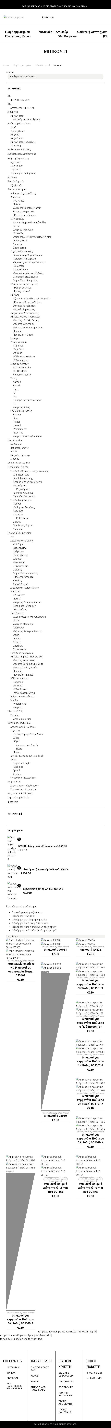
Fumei (16, 421)
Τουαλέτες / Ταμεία (23, 525)
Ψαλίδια (14, 700)
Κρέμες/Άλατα (17, 131)
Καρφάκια (18, 349)
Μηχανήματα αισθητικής (20, 793)
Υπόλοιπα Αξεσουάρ (23, 577)
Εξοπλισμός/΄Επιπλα (18, 36)
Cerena (17, 414)
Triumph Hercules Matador (27, 400)
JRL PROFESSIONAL (20, 100)
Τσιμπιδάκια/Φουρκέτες (25, 280)
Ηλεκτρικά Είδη (15, 711)
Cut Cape (18, 544)
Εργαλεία (15, 730)
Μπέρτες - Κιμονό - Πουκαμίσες (26, 656)
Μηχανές (14, 295)
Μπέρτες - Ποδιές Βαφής (26, 320)
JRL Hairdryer (20, 371)
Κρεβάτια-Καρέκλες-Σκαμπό (27, 482)
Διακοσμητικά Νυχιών (27, 745)
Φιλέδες (17, 580)
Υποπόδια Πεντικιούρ (24, 496)
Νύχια (16, 741)
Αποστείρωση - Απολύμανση (24, 785)
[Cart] (106, 17)
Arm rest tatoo (21, 474)
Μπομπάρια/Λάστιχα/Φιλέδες (28, 273)
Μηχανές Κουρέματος (24, 305)
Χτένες (13, 378)
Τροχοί (13, 759)
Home (6, 65)
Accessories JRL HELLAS (22, 108)
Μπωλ (16, 635)
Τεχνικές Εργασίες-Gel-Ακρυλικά (26, 756)
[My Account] (94, 17)
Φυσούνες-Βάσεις (22, 374)
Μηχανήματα (16, 116)
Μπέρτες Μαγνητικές (23, 324)
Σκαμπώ (17, 521)
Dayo (15, 418)
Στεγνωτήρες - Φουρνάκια (23, 789)
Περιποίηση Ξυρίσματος (22, 173)
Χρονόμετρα (19, 247)
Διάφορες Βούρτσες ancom (27, 208)
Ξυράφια (14, 338)
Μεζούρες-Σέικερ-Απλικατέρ (27, 631)
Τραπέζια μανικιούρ (23, 492)
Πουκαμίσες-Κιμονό (23, 334)
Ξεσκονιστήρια (20, 566)
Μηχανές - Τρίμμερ (20, 455)
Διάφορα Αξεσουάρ (23, 624)
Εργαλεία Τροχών (21, 763)
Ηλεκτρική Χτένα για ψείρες (27, 302)
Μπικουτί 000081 (55, 949)
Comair (17, 385)
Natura (17, 204)
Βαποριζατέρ (20, 548)
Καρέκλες (15, 169)
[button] (83, 17)
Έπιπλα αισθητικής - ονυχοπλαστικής (29, 471)
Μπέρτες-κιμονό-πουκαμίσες (25, 316)
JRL (105, 36)
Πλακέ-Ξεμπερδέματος (25, 215)
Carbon (17, 382)
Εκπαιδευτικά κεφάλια (19, 462)
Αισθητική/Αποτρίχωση (19, 123)
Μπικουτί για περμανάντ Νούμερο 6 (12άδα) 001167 (90, 1022)
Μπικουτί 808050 (55, 1115)
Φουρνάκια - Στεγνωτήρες (23, 777)
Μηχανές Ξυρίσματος (24, 309)
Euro (15, 389)
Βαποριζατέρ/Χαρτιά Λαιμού (27, 255)
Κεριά (13, 127)
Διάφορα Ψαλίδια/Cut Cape (27, 436)
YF (14, 403)
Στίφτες (17, 642)
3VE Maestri (19, 595)
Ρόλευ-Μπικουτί (42, 65)
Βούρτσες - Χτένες (19, 448)
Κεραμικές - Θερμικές (24, 606)
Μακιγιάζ (14, 134)
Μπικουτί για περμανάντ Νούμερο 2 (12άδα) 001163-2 (90, 1100)
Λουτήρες (18, 514)
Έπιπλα (13, 451)
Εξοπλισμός (16, 185)
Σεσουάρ (14, 458)
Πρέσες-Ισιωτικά (21, 291)
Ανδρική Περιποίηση (18, 158)
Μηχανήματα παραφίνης (23, 142)
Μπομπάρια (19, 562)
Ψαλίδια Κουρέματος (21, 411)
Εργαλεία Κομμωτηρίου (20, 533)
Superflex (18, 345)
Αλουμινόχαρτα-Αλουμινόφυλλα (29, 222)
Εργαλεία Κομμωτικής (21, 251)
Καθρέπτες (18, 266)
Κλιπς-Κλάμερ (20, 555)
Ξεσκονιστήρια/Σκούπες (25, 276)
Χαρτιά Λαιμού (20, 584)
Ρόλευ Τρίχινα (20, 689)
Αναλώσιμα (16, 444)
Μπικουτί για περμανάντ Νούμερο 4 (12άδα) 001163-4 (90, 1138)
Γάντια (16, 226)
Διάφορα (17, 707)
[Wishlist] (100, 17)
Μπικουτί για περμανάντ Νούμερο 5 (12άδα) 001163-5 (20, 1319)
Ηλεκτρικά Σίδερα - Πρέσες (24, 284)
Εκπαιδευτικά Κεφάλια (24, 258)
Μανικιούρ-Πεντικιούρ (53, 32)
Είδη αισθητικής (16, 181)
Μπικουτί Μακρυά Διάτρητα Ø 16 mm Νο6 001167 (90, 1187)
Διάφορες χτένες (21, 407)
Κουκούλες (18, 233)
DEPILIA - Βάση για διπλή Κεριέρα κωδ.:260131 (42, 846)
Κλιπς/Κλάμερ (20, 269)
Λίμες (16, 737)
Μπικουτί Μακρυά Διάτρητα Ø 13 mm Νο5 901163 (55, 1187)
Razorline (18, 432)
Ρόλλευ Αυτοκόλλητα (24, 356)
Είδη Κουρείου (67, 36)
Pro (15, 396)
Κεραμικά (18, 766)
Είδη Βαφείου (17, 613)
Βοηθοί (17, 503)
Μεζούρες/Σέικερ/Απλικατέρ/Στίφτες (32, 237)
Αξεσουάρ (15, 162)
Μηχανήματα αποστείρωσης (24, 313)
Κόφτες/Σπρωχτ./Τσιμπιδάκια (28, 734)
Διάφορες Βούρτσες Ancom (27, 602)
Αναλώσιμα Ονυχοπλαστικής (22, 154)
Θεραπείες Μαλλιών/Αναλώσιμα (29, 262)
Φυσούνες (13, 802)
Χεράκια (17, 774)
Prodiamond (19, 429)
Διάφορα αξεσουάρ (23, 229)
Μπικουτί (18, 353)
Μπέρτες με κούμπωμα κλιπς (28, 327)
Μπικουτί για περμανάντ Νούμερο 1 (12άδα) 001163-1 (90, 1061)
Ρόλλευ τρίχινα (20, 360)
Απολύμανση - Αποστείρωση (24, 587)
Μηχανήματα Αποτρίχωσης (26, 119)
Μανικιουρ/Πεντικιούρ (19, 723)
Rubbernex (22, 518)
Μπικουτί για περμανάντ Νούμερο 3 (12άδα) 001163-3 (90, 984)
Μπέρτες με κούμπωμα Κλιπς (28, 664)
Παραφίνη (15, 145)
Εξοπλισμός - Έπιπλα (18, 467)
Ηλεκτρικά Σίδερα (22, 287)
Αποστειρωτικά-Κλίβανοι (22, 727)
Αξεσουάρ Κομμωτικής (21, 540)
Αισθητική (13, 111)
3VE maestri (19, 200)
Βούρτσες (15, 197)
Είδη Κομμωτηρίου (17, 32)
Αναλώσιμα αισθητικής (19, 149)
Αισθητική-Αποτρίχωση (92, 32)
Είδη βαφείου (17, 218)
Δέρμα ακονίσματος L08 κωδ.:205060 (43, 888)
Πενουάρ (17, 331)
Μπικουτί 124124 (90, 949)
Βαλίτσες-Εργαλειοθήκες (23, 193)
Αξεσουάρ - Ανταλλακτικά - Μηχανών (31, 298)
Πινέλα (16, 638)
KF (14, 392)
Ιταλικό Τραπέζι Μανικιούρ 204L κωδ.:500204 (45, 869)
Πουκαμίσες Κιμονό (23, 674)
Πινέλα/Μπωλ (20, 240)
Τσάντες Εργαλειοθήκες (22, 696)
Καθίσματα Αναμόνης (24, 507)
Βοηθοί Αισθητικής (23, 478)
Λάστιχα (17, 558)
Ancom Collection (22, 367)
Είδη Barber (16, 166)
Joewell (17, 425)
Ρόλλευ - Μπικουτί (19, 678)
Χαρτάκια (18, 244)
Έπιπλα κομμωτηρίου (21, 500)
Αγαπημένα (45, 1335)
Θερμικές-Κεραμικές (24, 211)
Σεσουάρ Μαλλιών (19, 363)
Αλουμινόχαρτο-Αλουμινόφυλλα (29, 616)
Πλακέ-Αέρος (20, 609)
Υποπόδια (18, 529)
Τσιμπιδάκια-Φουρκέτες (25, 573)
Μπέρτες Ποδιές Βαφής (25, 667)
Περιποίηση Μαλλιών (18, 797)
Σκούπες (17, 569)
